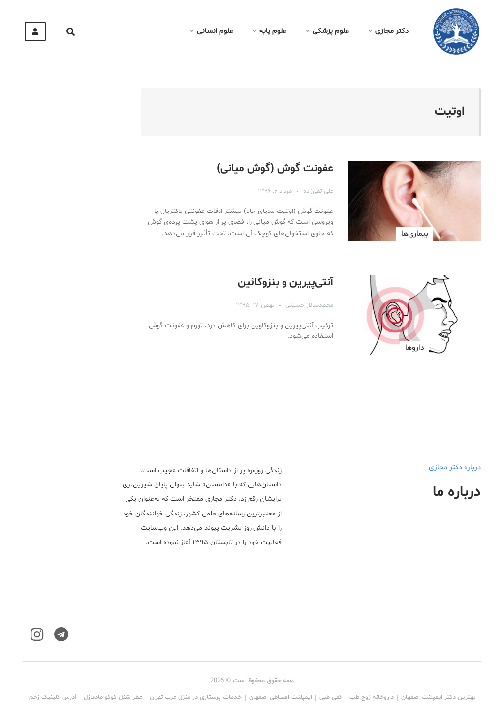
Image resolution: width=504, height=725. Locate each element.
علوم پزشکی (331, 31)
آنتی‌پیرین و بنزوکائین (285, 282)
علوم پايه (272, 31)
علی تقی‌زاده (318, 191)
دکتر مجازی (392, 31)
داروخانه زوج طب (371, 697)
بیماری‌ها (414, 233)
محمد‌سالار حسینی (309, 305)
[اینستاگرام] (37, 635)
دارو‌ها (414, 347)
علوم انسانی (215, 31)
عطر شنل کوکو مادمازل (113, 697)
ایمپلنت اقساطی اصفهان (280, 697)
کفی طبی (330, 697)
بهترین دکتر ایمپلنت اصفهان (438, 697)
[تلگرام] (61, 635)
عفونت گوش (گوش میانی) (275, 168)
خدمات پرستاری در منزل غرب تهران (196, 697)
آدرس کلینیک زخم (52, 697)
